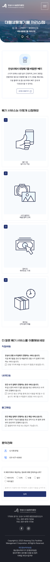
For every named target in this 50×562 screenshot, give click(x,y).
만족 (21, 478)
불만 (38, 478)
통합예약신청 (33, 28)
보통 (29, 478)
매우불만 (10, 481)
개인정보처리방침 (25, 548)
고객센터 (22, 28)
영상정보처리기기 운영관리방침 (25, 550)
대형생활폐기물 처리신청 (26, 31)
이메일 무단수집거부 (25, 556)
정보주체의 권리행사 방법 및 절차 (25, 553)
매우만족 (10, 478)
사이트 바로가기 (23, 91)
